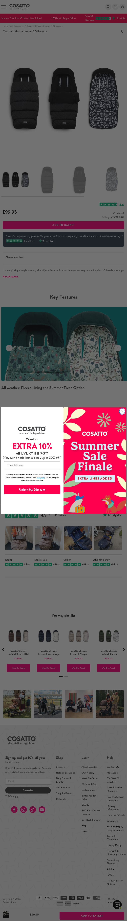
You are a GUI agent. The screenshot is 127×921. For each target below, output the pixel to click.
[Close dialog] (122, 411)
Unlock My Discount (32, 489)
